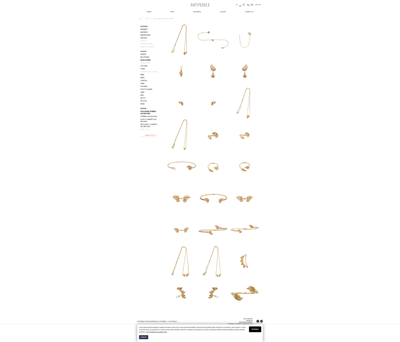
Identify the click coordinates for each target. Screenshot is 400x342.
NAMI (142, 75)
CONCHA (143, 80)
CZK (256, 4)
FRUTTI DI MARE (146, 89)
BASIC (142, 77)
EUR (259, 4)
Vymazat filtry (149, 135)
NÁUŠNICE (144, 32)
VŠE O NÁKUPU (248, 319)
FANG (142, 83)
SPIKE (142, 104)
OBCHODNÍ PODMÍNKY (246, 322)
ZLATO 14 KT (145, 129)
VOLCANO (144, 66)
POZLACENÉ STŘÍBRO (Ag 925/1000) (148, 112)
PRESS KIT (249, 320)
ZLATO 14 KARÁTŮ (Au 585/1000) (148, 120)
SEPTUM (143, 41)
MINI (142, 95)
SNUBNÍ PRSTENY (146, 44)
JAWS (142, 92)
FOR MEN (143, 86)
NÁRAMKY (144, 29)
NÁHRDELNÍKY (145, 35)
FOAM (142, 69)
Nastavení (144, 337)
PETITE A (143, 101)
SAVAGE (143, 54)
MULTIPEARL (145, 57)
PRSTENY (143, 38)
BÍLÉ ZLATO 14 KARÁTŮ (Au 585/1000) (148, 125)
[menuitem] (149, 12)
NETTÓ (142, 98)
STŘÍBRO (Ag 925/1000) (148, 116)
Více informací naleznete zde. (156, 332)
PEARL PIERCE (145, 63)
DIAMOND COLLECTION (148, 72)
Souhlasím (255, 329)
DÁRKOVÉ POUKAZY (147, 47)
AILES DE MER (145, 60)
